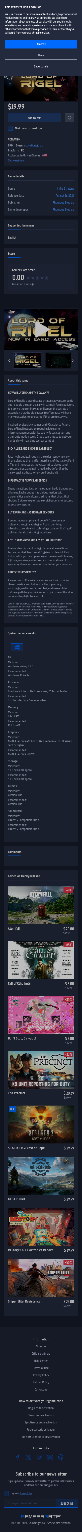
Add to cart (35, 118)
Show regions (16, 160)
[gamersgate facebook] (17, 1457)
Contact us (41, 1390)
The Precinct (16, 1093)
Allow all (41, 44)
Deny (41, 55)
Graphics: (13, 732)
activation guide (33, 145)
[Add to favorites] (69, 118)
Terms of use (41, 1368)
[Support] (60, 1457)
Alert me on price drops (28, 128)
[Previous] (9, 361)
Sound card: (15, 811)
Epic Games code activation (41, 1422)
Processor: (14, 682)
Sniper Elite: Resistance (24, 1301)
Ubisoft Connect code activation (41, 1437)
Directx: (13, 786)
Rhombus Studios (63, 203)
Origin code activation (41, 1408)
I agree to (21, 1493)
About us (41, 1346)
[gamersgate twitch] (39, 1457)
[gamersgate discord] (50, 1457)
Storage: (13, 761)
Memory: (13, 707)
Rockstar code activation (41, 1430)
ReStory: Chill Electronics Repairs (31, 1250)
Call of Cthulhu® (19, 983)
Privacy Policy (41, 1375)
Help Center (41, 1361)
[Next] (73, 361)
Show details (41, 66)
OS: (10, 657)
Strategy (69, 189)
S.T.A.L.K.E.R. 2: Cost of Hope (26, 1148)
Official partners (41, 1354)
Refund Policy (41, 1382)
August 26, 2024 (65, 196)
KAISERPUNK (16, 1199)
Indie (60, 189)
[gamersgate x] (28, 1457)
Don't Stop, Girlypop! (22, 1038)
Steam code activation (41, 1415)
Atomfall (14, 928)
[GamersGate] (41, 1519)
